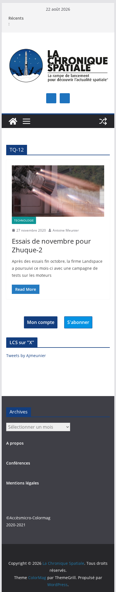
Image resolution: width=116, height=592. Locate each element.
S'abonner (78, 322)
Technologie (24, 220)
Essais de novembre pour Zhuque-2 (51, 245)
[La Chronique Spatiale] (13, 121)
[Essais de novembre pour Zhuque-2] (58, 190)
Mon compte (40, 322)
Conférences (18, 463)
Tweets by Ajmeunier (26, 355)
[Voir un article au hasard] (103, 121)
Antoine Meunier (66, 230)
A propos (15, 443)
